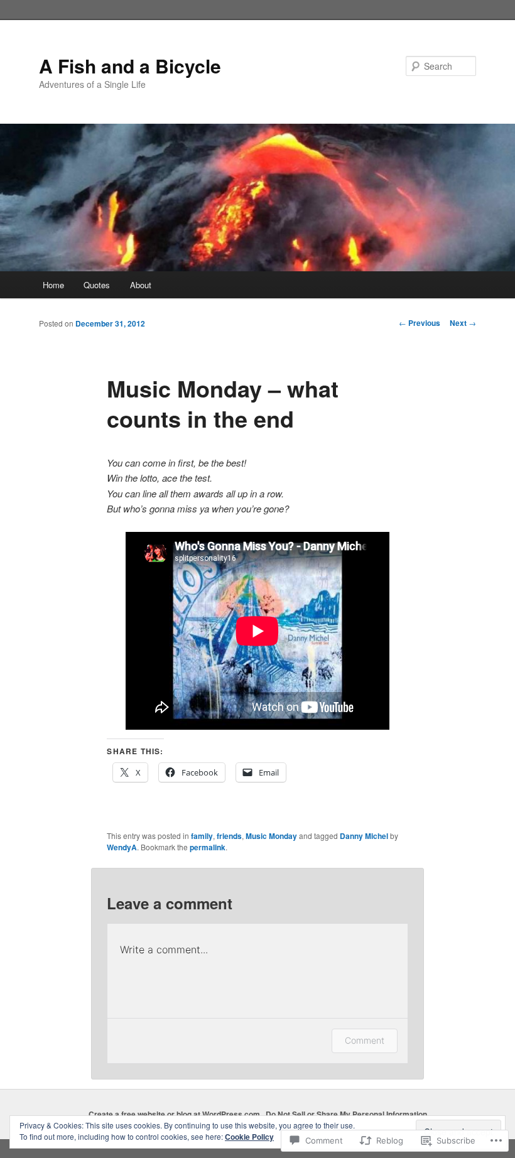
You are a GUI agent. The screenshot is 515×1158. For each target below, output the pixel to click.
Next (463, 322)
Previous (419, 322)
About (140, 285)
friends (229, 835)
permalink (207, 847)
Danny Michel (364, 835)
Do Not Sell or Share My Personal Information (346, 1114)
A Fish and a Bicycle (130, 65)
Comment (364, 1040)
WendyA (122, 847)
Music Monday (271, 835)
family (202, 835)
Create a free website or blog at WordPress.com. (175, 1114)
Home (53, 285)
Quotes (97, 285)
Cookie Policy (249, 1136)
